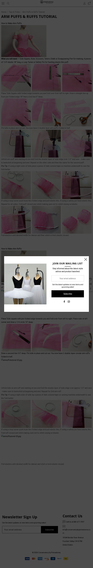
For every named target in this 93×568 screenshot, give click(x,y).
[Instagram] (68, 302)
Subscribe (67, 294)
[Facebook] (64, 302)
